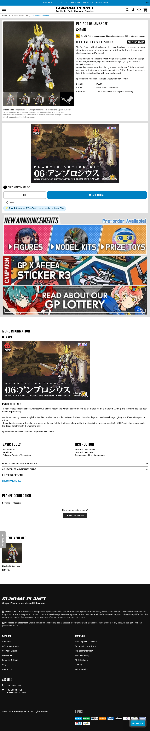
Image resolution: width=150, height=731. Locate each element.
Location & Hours (10, 660)
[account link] (133, 10)
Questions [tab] (18, 503)
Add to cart (98, 195)
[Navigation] (4, 9)
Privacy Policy (81, 669)
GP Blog (78, 665)
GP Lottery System (10, 646)
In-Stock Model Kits (19, 16)
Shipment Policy (82, 655)
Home (4, 16)
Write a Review (77, 516)
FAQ (4, 665)
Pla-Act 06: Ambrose (11, 566)
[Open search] (127, 10)
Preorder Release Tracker (86, 646)
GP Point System (9, 651)
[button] (146, 10)
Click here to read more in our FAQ (48, 208)
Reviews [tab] (6, 503)
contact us (13, 625)
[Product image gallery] (38, 56)
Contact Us (7, 669)
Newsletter (7, 655)
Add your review (136, 42)
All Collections (81, 660)
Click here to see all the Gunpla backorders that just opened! (75, 2)
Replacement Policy (84, 651)
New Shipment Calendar (86, 641)
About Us (6, 641)
